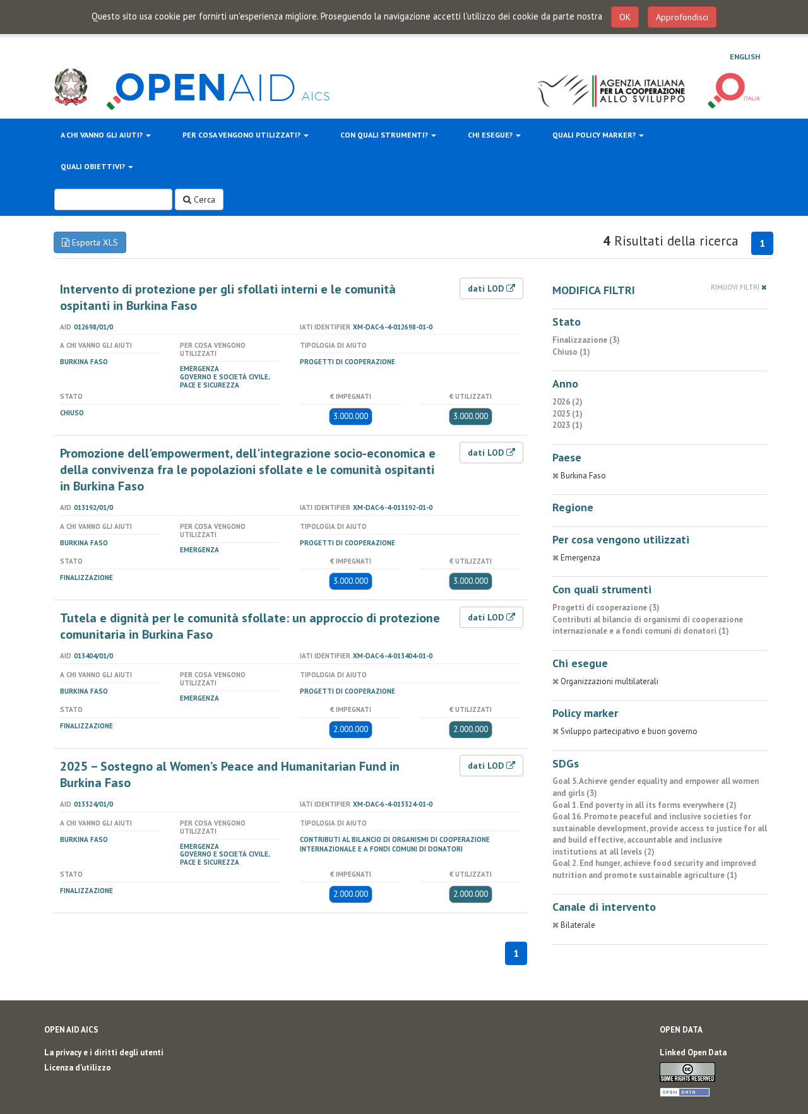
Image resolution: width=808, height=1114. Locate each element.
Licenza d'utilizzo (77, 1067)
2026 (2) (567, 401)
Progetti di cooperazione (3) (606, 607)
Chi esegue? (491, 134)
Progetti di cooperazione (347, 361)
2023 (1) (567, 425)
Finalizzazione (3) (586, 340)
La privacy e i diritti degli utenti (103, 1052)
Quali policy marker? (595, 134)
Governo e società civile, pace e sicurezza (225, 380)
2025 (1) (567, 413)
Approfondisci (682, 17)
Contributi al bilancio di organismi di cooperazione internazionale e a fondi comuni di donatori (395, 844)
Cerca (203, 199)
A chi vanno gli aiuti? (103, 134)
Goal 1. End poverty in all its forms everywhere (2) (644, 805)
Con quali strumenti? (385, 134)
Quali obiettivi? (94, 166)
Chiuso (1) (571, 352)
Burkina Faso (84, 361)
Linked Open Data (693, 1052)
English (745, 56)
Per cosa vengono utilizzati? (242, 134)
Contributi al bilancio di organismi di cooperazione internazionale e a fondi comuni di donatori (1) (647, 625)
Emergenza (199, 368)
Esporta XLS (93, 242)
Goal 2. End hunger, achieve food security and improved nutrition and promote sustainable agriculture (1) (654, 869)
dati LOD (487, 288)
